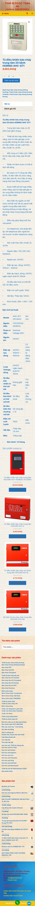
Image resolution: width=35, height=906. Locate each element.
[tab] (17, 104)
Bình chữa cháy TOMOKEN (11, 698)
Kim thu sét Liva (7, 755)
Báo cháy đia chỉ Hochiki (10, 678)
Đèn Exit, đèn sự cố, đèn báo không (14, 722)
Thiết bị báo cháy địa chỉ (10, 675)
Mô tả (7, 104)
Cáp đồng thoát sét (8, 737)
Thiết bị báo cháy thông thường (20, 92)
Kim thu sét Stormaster (10, 765)
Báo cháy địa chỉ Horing (10, 683)
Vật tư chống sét (8, 732)
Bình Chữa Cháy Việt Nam (11, 696)
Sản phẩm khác (7, 771)
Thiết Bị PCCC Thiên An (17, 5)
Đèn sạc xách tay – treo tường (12, 727)
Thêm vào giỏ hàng (11, 80)
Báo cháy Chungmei (9, 672)
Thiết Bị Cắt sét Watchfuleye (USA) (14, 768)
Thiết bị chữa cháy (8, 701)
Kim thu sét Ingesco (9, 753)
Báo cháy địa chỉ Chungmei (11, 680)
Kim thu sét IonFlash (9, 763)
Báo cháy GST (6, 667)
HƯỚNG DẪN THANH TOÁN (13, 896)
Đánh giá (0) (10, 109)
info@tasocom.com (15, 878)
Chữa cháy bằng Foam (10, 716)
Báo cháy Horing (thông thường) (13, 665)
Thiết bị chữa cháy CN (10, 719)
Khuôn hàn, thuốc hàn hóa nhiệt (13, 734)
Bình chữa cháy (7, 691)
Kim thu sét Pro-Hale (9, 747)
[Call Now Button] (17, 902)
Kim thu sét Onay (8, 760)
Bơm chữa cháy (7, 706)
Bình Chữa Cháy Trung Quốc (12, 693)
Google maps (12, 880)
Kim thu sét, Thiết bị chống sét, (13, 745)
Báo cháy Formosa (8, 688)
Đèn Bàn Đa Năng (8, 729)
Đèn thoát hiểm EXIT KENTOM (12, 724)
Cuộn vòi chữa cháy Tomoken (12, 711)
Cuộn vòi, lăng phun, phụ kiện (12, 709)
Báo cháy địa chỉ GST (9, 685)
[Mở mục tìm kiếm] (32, 13)
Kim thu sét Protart (8, 750)
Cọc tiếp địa (6, 740)
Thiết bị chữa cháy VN (10, 703)
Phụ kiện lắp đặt (7, 742)
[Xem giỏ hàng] (27, 13)
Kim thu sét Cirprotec (9, 758)
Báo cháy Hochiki (8, 670)
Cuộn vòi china (7, 713)
